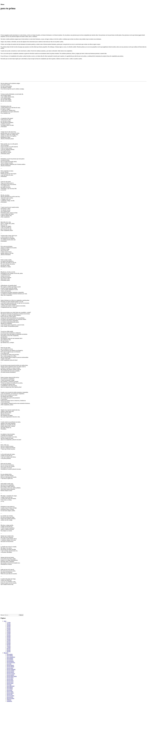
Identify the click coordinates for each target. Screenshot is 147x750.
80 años (8, 648)
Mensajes (6, 652)
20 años (8, 626)
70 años (8, 646)
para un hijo (9, 694)
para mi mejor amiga (12, 676)
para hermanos (10, 661)
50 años (8, 639)
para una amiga (10, 695)
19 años (8, 625)
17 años (8, 622)
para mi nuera (10, 683)
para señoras (10, 687)
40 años (8, 635)
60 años (8, 641)
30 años (8, 630)
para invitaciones (11, 662)
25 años (8, 629)
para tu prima (10, 691)
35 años (8, 633)
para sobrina (10, 688)
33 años (8, 632)
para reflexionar (10, 686)
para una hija (10, 697)
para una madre (10, 698)
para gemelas (10, 658)
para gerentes (10, 659)
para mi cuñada (10, 670)
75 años (8, 647)
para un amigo (10, 693)
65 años (8, 643)
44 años (8, 636)
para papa (9, 684)
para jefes (9, 664)
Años (5, 621)
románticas (9, 701)
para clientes (10, 655)
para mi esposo (10, 672)
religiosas (9, 699)
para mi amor (10, 668)
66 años (8, 644)
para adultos (10, 654)
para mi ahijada (10, 666)
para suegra (9, 690)
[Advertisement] (13, 22)
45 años (8, 637)
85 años (8, 650)
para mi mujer (10, 677)
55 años (8, 640)
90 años (8, 651)
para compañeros (11, 657)
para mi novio (10, 681)
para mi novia (10, 680)
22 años (8, 628)
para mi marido (10, 675)
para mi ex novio (11, 673)
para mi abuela (10, 665)
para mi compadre (11, 669)
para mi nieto (10, 679)
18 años (8, 624)
